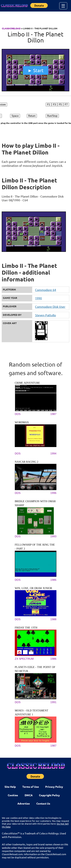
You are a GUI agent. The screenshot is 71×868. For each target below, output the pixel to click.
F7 (66, 104)
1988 (53, 619)
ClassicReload (11, 28)
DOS (17, 413)
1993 (53, 536)
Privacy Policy (54, 786)
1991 (53, 702)
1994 (53, 453)
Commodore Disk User (50, 306)
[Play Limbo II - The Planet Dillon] (35, 90)
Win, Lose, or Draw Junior (33, 588)
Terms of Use (30, 786)
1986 (53, 579)
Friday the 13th (26, 627)
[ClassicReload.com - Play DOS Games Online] (14, 5)
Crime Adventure (27, 382)
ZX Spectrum (24, 658)
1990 (38, 298)
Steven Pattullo (45, 315)
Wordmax (22, 422)
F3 (54, 104)
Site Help (10, 786)
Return (31, 115)
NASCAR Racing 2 (26, 461)
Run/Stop (52, 115)
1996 (53, 492)
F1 (48, 104)
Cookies (13, 795)
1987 (53, 413)
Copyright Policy (49, 795)
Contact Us (43, 803)
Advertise (23, 803)
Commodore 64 (45, 290)
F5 (60, 104)
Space (15, 115)
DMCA (29, 795)
